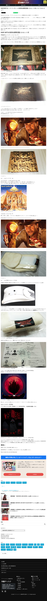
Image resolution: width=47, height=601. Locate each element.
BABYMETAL (19, 482)
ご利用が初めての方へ (21, 578)
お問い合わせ (3, 572)
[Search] (45, 524)
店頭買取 (19, 587)
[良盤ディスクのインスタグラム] (5, 591)
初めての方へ (23, 5)
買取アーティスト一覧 (36, 579)
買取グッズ (8, 5)
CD (35, 544)
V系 (38, 544)
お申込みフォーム (12, 474)
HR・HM (8, 482)
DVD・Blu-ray (18, 544)
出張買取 (19, 585)
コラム (42, 544)
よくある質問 (3, 563)
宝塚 (15, 549)
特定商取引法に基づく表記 (6, 568)
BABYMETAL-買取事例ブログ (14, 490)
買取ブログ (34, 585)
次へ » (3, 486)
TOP (2, 490)
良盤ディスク (6, 581)
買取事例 (3, 482)
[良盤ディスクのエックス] (2, 591)
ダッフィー (31, 544)
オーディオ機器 (9, 549)
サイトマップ (3, 570)
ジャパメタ (13, 482)
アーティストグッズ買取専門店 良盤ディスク (21, 594)
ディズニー (12, 544)
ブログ (39, 5)
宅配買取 (19, 583)
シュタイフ (3, 549)
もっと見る (4, 553)
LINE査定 (35, 474)
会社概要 (3, 561)
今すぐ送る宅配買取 (21, 581)
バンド (8, 544)
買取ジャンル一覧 (35, 578)
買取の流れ (19, 580)
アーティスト (25, 544)
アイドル (24, 482)
